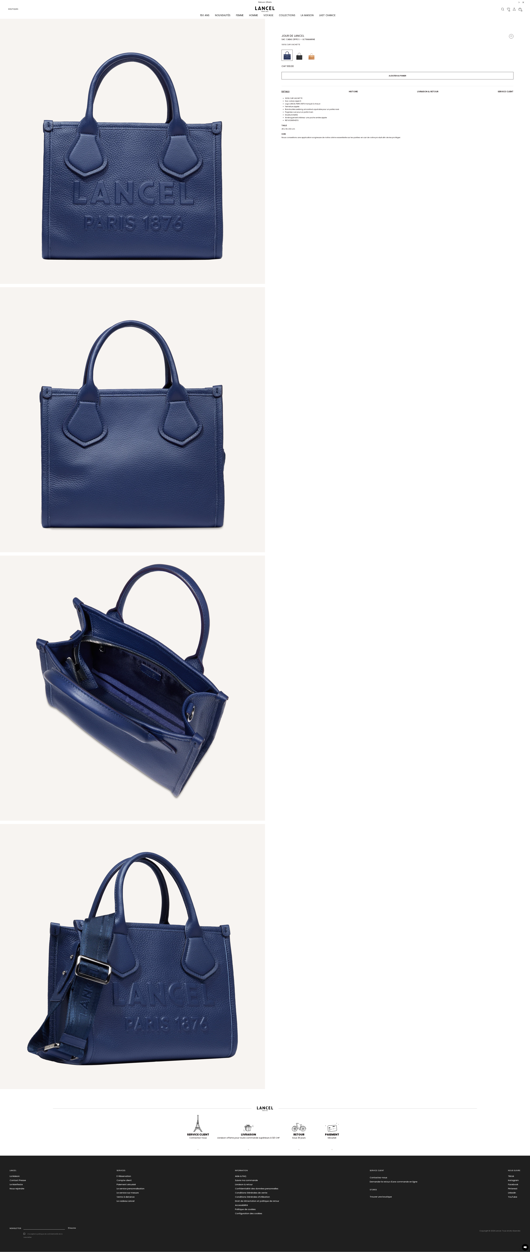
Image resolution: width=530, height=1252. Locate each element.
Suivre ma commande (246, 1180)
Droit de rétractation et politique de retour (257, 1201)
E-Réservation (124, 1176)
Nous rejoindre (17, 1188)
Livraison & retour (427, 91)
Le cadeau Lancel (125, 1201)
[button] (519, 2)
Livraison (248, 1134)
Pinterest (512, 1188)
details (286, 91)
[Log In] (514, 9)
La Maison (15, 1176)
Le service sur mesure (128, 1192)
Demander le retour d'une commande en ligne (393, 1181)
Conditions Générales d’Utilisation (252, 1196)
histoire (353, 91)
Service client (505, 91)
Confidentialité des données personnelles (256, 1188)
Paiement (332, 1134)
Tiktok (511, 1176)
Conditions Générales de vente (251, 1192)
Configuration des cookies (248, 1213)
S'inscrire (72, 1228)
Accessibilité (241, 1205)
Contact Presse (18, 1180)
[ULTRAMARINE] (287, 55)
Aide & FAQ (240, 1176)
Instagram (513, 1180)
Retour (298, 1134)
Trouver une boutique (381, 1196)
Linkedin (512, 1192)
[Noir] (299, 55)
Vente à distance (126, 1196)
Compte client (124, 1180)
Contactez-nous (378, 1177)
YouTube (512, 1196)
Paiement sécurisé (126, 1184)
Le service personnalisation (130, 1188)
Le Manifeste (16, 1184)
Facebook (513, 1184)
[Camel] (311, 55)
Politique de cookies (245, 1209)
